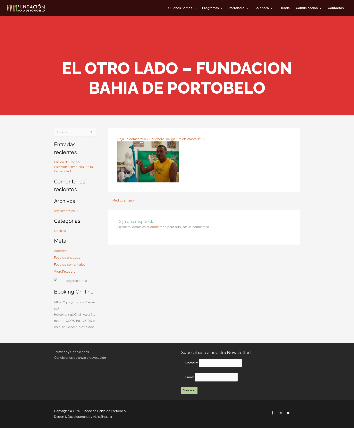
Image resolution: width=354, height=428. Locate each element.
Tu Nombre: (189, 363)
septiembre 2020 (66, 211)
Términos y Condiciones (71, 352)
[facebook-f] (272, 413)
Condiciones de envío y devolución (80, 358)
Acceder (60, 251)
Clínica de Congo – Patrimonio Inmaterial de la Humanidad (73, 166)
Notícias (60, 231)
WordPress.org (65, 271)
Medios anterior (122, 200)
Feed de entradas (67, 258)
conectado (158, 227)
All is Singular (102, 417)
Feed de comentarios (69, 264)
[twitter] (288, 413)
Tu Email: (188, 377)
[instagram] (280, 413)
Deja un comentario (131, 139)
